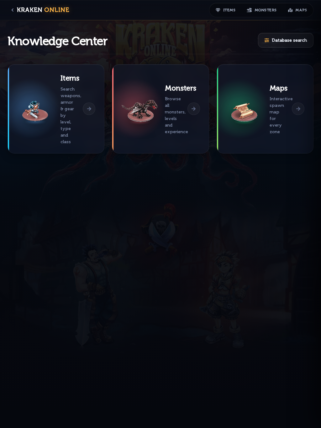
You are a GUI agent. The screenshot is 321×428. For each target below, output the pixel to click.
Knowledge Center (57, 41)
